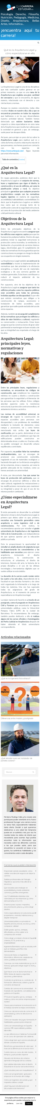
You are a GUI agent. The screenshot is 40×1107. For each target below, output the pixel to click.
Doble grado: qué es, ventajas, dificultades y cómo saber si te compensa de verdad (16, 932)
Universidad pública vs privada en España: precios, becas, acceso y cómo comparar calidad (19, 923)
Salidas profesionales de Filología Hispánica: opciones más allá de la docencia (17, 881)
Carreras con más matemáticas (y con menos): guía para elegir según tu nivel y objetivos (20, 965)
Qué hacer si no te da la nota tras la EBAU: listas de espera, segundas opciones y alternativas (18, 974)
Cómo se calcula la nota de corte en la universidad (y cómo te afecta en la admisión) (19, 1013)
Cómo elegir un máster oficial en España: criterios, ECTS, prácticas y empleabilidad (20, 940)
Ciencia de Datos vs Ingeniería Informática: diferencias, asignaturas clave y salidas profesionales (18, 957)
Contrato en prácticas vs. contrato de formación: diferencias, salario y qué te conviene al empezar (19, 982)
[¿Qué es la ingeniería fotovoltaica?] (20, 659)
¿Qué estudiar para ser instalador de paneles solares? (16, 759)
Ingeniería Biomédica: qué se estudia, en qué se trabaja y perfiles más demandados (19, 948)
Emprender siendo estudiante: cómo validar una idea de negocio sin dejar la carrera (19, 873)
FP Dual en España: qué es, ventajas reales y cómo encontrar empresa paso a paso (19, 999)
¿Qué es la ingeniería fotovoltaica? (15, 678)
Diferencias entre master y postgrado (17, 718)
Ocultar (21, 159)
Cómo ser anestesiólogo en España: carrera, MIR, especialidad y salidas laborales (18, 1028)
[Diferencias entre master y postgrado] (20, 699)
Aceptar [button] (28, 1103)
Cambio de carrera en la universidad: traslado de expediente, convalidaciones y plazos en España (20, 990)
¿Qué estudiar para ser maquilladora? (19, 1070)
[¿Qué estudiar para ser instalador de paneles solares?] (20, 739)
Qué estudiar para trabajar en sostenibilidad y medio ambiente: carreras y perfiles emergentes (17, 890)
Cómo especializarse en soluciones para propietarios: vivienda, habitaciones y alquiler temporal (20, 915)
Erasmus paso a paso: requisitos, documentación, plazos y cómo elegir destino (18, 906)
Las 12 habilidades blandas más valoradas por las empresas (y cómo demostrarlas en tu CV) (18, 898)
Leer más (19, 1103)
